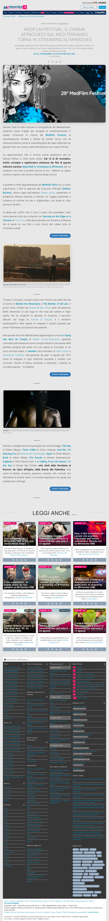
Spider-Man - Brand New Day (86, 674)
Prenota (60, 553)
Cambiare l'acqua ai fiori (34, 821)
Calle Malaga (31, 797)
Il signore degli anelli (79, 889)
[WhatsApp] (60, 61)
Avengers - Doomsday (34, 790)
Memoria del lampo (33, 862)
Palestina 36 (31, 800)
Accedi (102, 7)
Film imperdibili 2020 (10, 695)
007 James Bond (91, 871)
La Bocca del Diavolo (33, 859)
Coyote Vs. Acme (55, 733)
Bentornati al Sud (32, 814)
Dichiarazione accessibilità (76, 912)
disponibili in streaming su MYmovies (42, 166)
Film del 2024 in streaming (35, 674)
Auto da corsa (77, 874)
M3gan (99, 852)
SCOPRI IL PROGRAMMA (60, 235)
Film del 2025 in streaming (35, 671)
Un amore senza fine (79, 763)
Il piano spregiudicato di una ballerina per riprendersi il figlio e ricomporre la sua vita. (90, 552)
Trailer (90, 901)
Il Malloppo (53, 749)
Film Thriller (7, 790)
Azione (6, 800)
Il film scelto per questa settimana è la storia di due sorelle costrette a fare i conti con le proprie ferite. (54, 550)
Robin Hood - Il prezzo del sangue (87, 688)
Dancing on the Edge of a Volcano (14, 285)
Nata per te (76, 718)
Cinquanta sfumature (95, 868)
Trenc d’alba (29, 449)
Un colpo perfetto (78, 757)
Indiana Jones (94, 874)
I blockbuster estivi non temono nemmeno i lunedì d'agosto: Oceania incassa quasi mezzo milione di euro (88, 807)
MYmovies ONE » (9, 16)
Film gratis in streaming (34, 667)
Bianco (29, 834)
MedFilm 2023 (49, 184)
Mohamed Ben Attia (39, 307)
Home (6, 901)
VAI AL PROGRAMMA (43, 54)
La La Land (80, 695)
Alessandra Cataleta (13, 355)
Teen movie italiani (87, 880)
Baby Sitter (76, 865)
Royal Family (86, 865)
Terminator (87, 895)
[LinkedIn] (56, 61)
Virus (85, 874)
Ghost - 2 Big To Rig (56, 693)
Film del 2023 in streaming (35, 678)
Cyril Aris (19, 220)
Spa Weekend (31, 873)
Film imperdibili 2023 (10, 684)
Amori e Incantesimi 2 (34, 804)
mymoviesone (63, 23)
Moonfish (30, 881)
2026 (10, 667)
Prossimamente (81, 901)
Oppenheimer (98, 862)
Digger (29, 841)
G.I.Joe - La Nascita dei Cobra (82, 734)
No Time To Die (77, 723)
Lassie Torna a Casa (79, 706)
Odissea (79, 671)
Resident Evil (31, 793)
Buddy (29, 869)
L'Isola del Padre (32, 856)
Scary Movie (84, 849)
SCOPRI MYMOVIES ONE (64, 54)
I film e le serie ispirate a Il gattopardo (85, 859)
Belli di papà (77, 768)
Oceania (29, 745)
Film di (6, 711)
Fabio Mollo (62, 351)
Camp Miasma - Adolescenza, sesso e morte (91, 684)
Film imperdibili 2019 (10, 698)
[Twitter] (52, 61)
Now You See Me (89, 852)
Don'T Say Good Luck (34, 852)
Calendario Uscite (36, 901)
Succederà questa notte (34, 824)
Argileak (7, 461)
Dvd (53, 901)
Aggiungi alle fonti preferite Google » (31, 16)
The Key (66, 446)
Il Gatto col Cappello (33, 817)
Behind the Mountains (28, 304)
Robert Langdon (88, 877)
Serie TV (47, 901)
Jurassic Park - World (80, 868)
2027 (5, 667)
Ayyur (50, 453)
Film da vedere (8, 705)
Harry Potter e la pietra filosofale (37, 719)
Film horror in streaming (34, 688)
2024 (18, 667)
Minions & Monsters (83, 691)
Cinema (12, 901)
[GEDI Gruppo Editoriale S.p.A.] (95, 2)
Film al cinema (8, 708)
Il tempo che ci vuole (79, 740)
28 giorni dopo (77, 852)
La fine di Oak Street (83, 681)
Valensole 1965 (32, 761)
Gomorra (93, 849)
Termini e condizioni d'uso (45, 912)
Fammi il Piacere (55, 755)
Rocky (95, 895)
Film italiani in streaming (34, 684)
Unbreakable (77, 877)
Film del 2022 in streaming (35, 681)
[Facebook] (49, 61)
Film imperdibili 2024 (10, 681)
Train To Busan (54, 730)
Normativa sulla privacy (26, 912)
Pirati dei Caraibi (78, 871)
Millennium (76, 880)
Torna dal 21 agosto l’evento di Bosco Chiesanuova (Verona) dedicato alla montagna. (54, 595)
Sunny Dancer (54, 737)
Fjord (28, 810)
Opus (99, 856)
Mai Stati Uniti (77, 729)
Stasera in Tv (61, 901)
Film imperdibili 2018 (10, 701)
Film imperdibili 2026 (10, 674)
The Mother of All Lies (55, 304)
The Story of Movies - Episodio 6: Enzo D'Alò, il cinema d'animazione (60, 790)
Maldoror (30, 758)
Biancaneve (77, 862)
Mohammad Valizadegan (32, 453)
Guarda (13, 555)
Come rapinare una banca (58, 762)
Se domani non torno (33, 827)
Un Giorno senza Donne (34, 849)
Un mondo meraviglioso (57, 759)
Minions (75, 849)
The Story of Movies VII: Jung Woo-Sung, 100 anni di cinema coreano (59, 783)
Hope (28, 807)
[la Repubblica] (102, 2)
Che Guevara (77, 895)
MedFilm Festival (56, 135)
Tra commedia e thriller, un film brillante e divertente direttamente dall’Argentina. (19, 595)
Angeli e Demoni (78, 712)
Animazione (7, 797)
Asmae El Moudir (41, 319)
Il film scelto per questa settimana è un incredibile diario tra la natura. (54, 639)
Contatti (13, 912)
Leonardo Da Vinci (98, 865)
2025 (14, 667)
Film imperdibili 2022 (10, 688)
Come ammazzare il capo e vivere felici (85, 751)
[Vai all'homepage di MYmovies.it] (15, 9)
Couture (29, 733)
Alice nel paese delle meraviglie (83, 892)
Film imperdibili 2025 (10, 678)
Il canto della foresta (33, 831)
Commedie (7, 787)
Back (5, 457)
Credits (6, 912)
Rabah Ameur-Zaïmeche (46, 339)
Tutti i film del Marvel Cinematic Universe (86, 886)
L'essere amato (32, 838)
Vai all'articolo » (23, 555)
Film (26, 901)
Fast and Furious (78, 883)
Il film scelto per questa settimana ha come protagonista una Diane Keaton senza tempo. (89, 640)
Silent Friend (54, 752)
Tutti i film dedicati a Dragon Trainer (84, 856)
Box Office (70, 901)
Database (20, 901)
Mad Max (97, 892)
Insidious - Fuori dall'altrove (35, 749)
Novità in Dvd (8, 718)
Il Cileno (29, 716)
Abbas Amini (48, 192)
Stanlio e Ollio (77, 746)
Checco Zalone (87, 862)
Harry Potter (99, 877)
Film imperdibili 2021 (10, 691)
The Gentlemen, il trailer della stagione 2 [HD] (87, 829)
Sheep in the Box (55, 709)
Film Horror (7, 793)
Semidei (32, 351)
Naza (28, 866)
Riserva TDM (61, 912)
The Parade (35, 457)
